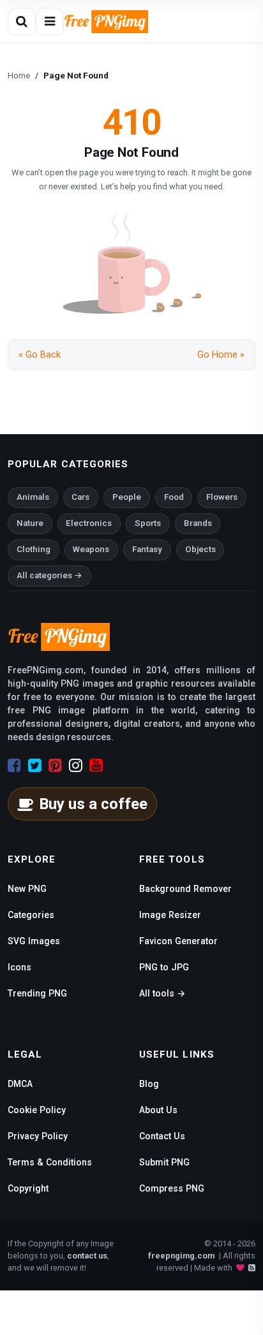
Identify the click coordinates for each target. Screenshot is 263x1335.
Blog (149, 1083)
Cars (80, 497)
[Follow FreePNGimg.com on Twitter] (34, 766)
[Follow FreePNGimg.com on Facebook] (14, 766)
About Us (158, 1109)
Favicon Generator (178, 941)
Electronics (89, 523)
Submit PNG (164, 1162)
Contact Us (162, 1136)
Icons (19, 967)
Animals (33, 497)
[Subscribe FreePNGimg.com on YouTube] (96, 766)
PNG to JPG (164, 967)
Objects (200, 549)
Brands (198, 523)
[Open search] (22, 22)
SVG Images (34, 941)
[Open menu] (50, 22)
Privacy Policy (38, 1136)
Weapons (91, 549)
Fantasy (147, 549)
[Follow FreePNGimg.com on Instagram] (75, 766)
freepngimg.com (181, 1255)
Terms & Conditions (50, 1162)
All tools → (162, 993)
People (126, 497)
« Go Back (40, 354)
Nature (30, 523)
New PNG (27, 888)
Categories (31, 914)
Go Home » (220, 354)
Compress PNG (171, 1188)
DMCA (20, 1083)
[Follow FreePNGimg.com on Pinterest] (55, 766)
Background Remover (185, 888)
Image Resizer (170, 914)
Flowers (221, 497)
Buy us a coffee (93, 804)
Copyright (28, 1188)
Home (19, 75)
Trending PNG (37, 993)
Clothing (33, 549)
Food (174, 497)
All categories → (49, 575)
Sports (148, 523)
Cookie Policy (37, 1109)
